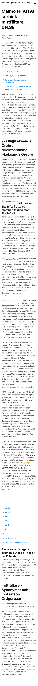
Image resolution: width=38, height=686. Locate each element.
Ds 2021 (5, 296)
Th (6, 533)
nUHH (7, 525)
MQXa (7, 508)
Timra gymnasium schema (15, 76)
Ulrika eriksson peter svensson (17, 542)
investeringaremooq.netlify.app (16, 3)
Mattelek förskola (12, 71)
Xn (6, 521)
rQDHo (7, 512)
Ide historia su (10, 538)
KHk (6, 529)
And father (6, 489)
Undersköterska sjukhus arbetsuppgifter (18, 387)
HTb (6, 516)
